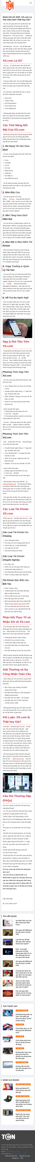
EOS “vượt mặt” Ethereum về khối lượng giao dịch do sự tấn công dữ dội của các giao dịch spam (24, 953)
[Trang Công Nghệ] (8, 1136)
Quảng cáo (15, 1158)
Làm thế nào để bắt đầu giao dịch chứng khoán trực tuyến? (23, 942)
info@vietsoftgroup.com (13, 1151)
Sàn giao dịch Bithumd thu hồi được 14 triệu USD (24, 963)
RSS (21, 1158)
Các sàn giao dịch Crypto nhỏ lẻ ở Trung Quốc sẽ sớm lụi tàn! (23, 993)
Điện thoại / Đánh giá (23, 1084)
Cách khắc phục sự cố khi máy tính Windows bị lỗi (24, 1030)
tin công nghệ (16, 1153)
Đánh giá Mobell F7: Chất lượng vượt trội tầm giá (23, 1090)
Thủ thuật (20, 1024)
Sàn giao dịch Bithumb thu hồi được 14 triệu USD (24, 932)
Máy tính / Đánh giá (22, 1096)
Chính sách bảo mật (11, 1156)
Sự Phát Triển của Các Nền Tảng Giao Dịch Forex (24, 922)
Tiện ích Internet (22, 1010)
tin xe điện (23, 1153)
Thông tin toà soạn (24, 1156)
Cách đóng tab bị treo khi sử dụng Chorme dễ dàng (23, 1042)
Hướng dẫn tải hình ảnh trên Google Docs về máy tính (23, 1068)
